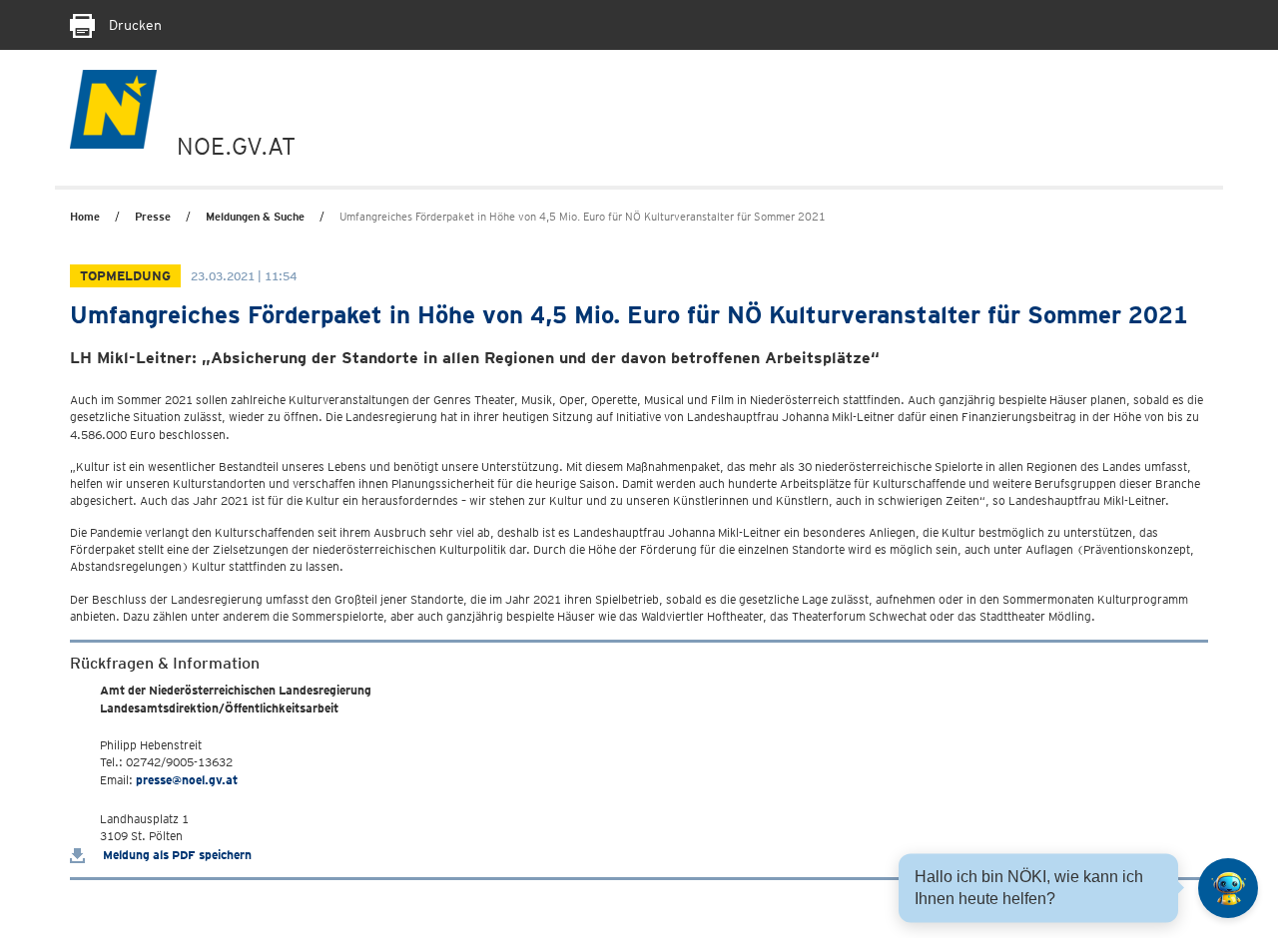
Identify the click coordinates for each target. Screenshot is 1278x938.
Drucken (133, 25)
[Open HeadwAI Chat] (1228, 888)
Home (85, 217)
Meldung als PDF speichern (176, 854)
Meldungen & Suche (255, 217)
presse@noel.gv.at (187, 779)
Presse (153, 217)
